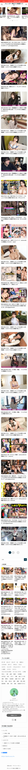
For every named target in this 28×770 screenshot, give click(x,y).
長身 (8, 683)
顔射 (15, 683)
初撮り (14, 674)
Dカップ (8, 662)
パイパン (14, 669)
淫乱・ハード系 (22, 676)
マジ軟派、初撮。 (7, 733)
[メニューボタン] (26, 4)
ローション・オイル (17, 671)
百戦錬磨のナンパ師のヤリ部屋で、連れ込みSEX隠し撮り (14, 736)
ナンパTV (5, 730)
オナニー (10, 664)
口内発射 (19, 674)
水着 (16, 676)
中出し (3, 674)
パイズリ (9, 669)
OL (17, 662)
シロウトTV (5, 740)
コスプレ (3, 667)
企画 (11, 674)
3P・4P (3, 662)
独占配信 (11, 678)
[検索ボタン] (2, 4)
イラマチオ (4, 664)
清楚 (3, 678)
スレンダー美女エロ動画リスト (14, 4)
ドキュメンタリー (17, 667)
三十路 (24, 671)
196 (18, 552)
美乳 (6, 681)
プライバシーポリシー (17, 765)
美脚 (18, 681)
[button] (10, 20)
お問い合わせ (9, 765)
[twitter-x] (13, 720)
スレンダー (9, 667)
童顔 (23, 678)
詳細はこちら (14, 715)
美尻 (14, 681)
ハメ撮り (3, 669)
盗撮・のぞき (18, 678)
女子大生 (3, 676)
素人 (3, 681)
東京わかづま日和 (7, 748)
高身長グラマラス (21, 683)
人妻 (7, 674)
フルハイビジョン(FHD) (6, 671)
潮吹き (6, 678)
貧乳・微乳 (23, 681)
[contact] (15, 720)
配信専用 (3, 683)
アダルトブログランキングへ (8, 756)
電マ (11, 683)
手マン (12, 676)
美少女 (10, 681)
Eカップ (13, 662)
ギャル (20, 664)
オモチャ (15, 664)
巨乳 (8, 676)
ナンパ (23, 667)
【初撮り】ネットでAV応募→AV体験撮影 (11, 743)
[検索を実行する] (25, 559)
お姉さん (21, 662)
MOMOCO (5, 746)
